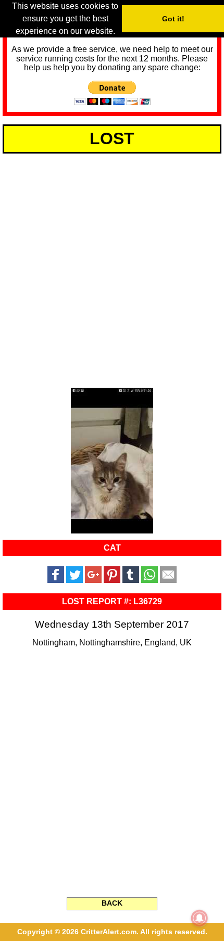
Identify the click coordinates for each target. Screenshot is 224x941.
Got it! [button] (173, 19)
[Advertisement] (112, 268)
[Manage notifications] (199, 918)
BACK (112, 903)
